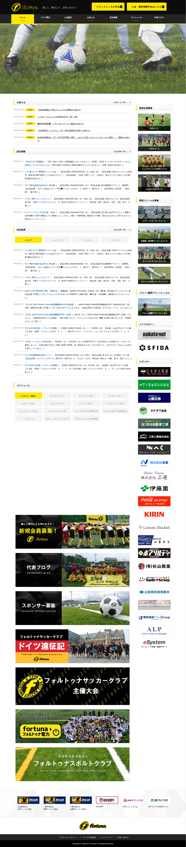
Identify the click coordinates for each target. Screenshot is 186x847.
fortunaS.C (94, 843)
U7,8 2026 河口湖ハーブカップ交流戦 (77, 368)
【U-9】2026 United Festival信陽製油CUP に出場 (78, 318)
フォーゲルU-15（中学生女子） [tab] (115, 411)
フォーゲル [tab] (86, 240)
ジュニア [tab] (28, 240)
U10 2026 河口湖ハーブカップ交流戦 (78, 331)
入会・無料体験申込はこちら (147, 6)
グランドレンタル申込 (108, 6)
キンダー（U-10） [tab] (28, 403)
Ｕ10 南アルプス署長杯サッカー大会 (78, 175)
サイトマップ (107, 837)
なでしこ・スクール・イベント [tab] (57, 418)
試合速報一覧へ (120, 151)
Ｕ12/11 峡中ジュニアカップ (78, 202)
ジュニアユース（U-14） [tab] (28, 411)
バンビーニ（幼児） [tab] (28, 396)
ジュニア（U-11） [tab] (57, 403)
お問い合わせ (123, 837)
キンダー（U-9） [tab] (115, 396)
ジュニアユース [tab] (57, 240)
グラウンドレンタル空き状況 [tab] (86, 418)
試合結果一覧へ (120, 229)
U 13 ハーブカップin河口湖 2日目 (78, 215)
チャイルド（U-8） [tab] (86, 396)
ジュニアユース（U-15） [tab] (57, 411)
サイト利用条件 (89, 837)
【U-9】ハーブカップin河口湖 (78, 345)
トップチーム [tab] (115, 240)
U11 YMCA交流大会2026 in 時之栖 (77, 188)
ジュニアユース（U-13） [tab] (115, 403)
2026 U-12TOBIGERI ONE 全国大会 (77, 294)
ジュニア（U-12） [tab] (86, 403)
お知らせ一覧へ (120, 102)
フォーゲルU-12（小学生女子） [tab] (86, 411)
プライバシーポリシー (68, 837)
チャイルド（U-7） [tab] (57, 396)
